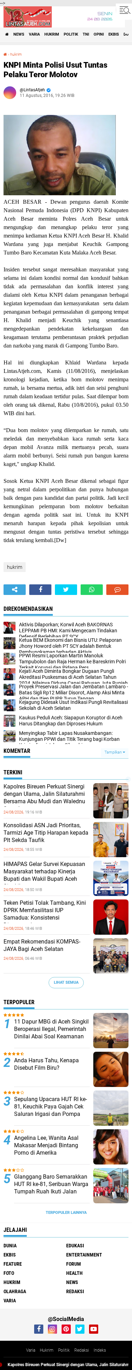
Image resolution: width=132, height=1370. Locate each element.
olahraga (15, 1291)
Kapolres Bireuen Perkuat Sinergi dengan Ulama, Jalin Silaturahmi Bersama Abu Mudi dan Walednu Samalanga (44, 797)
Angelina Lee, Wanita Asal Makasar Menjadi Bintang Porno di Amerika (46, 1145)
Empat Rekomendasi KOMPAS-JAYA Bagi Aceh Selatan (42, 945)
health (74, 1273)
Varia (30, 1350)
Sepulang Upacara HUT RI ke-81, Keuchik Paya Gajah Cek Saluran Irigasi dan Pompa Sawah (50, 1110)
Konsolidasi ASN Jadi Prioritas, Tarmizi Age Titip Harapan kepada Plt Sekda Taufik (46, 832)
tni (86, 34)
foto (9, 1273)
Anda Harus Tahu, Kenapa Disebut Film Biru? (46, 1064)
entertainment (84, 1255)
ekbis (113, 34)
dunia (10, 1245)
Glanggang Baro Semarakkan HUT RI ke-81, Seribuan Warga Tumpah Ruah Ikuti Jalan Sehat (51, 1187)
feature (13, 1264)
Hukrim (47, 1350)
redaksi (75, 1291)
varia (34, 34)
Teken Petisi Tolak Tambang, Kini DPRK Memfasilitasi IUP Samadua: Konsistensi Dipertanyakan (45, 913)
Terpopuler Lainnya (66, 1212)
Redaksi (81, 1350)
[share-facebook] (40, 589)
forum (73, 1264)
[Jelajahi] (124, 10)
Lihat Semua (66, 982)
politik (71, 34)
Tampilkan (114, 752)
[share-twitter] (66, 589)
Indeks (100, 1350)
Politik (64, 1350)
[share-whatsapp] (92, 589)
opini (99, 34)
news (18, 34)
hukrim (51, 34)
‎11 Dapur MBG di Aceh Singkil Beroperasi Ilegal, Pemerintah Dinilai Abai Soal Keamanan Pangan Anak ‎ (51, 1032)
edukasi (75, 1245)
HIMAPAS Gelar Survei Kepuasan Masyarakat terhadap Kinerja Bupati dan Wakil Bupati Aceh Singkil (44, 875)
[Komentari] (117, 589)
